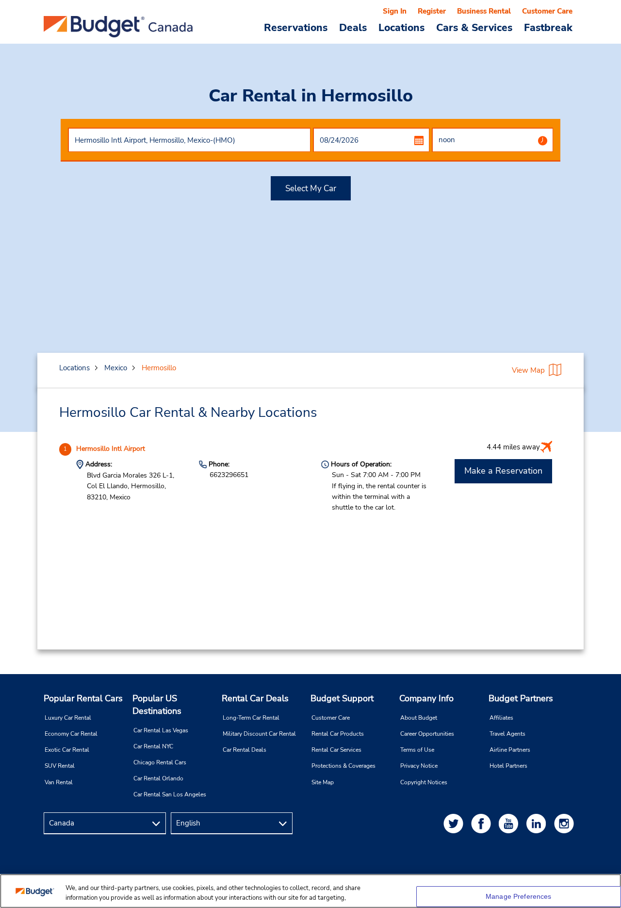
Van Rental (59, 782)
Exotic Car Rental (67, 750)
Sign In (395, 11)
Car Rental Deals (244, 750)
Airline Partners (510, 750)
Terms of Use (417, 750)
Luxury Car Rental (68, 718)
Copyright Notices (423, 782)
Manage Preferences (519, 896)
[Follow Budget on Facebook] (482, 823)
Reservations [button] (295, 27)
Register (432, 11)
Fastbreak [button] (548, 27)
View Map (528, 370)
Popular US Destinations (156, 705)
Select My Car (310, 188)
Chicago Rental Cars (159, 762)
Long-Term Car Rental (251, 718)
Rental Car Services (336, 750)
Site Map (322, 782)
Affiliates (501, 718)
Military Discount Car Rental (259, 734)
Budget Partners (521, 698)
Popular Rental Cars (83, 698)
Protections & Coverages (343, 766)
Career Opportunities (427, 734)
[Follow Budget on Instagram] (565, 823)
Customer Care (547, 11)
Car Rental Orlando (158, 778)
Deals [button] (353, 27)
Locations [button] (401, 27)
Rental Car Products (337, 734)
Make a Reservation (503, 471)
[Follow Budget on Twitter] (455, 823)
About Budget (418, 718)
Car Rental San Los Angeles (169, 794)
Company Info (426, 698)
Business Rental (484, 11)
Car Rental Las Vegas (160, 730)
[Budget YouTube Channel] (510, 823)
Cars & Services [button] (474, 27)
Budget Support (342, 698)
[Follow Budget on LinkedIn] (538, 823)
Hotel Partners (508, 766)
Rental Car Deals (255, 698)
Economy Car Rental (71, 734)
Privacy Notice (419, 766)
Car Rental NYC (153, 746)
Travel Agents (507, 734)
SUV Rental (60, 766)
